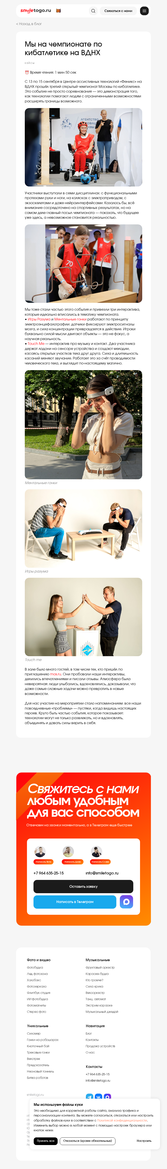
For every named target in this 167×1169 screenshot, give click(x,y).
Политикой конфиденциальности (121, 1120)
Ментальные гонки (70, 319)
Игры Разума (39, 319)
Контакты (94, 1067)
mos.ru (55, 674)
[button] (118, 11)
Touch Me (36, 344)
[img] (144, 11)
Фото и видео (38, 960)
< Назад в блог (29, 24)
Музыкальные (98, 960)
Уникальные (37, 1026)
